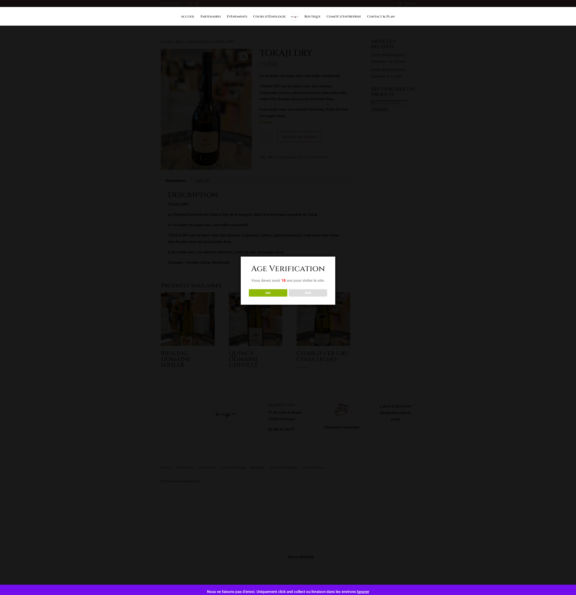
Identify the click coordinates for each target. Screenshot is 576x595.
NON (308, 293)
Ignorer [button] (363, 591)
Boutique (312, 17)
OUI (268, 293)
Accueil (188, 17)
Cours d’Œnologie (269, 17)
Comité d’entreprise (343, 17)
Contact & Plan (381, 17)
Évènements (237, 17)
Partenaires (210, 17)
